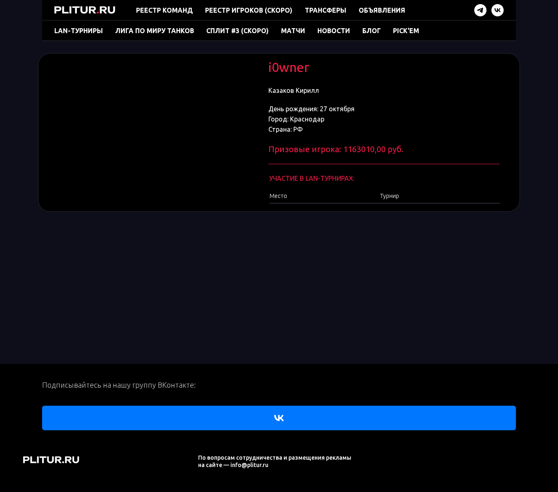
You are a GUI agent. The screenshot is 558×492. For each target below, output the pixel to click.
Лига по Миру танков (154, 30)
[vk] (497, 10)
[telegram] (480, 10)
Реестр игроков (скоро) (248, 10)
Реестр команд (164, 10)
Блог (371, 30)
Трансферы (325, 10)
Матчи (293, 30)
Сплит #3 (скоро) (237, 30)
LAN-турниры (78, 30)
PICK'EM (406, 30)
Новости (333, 30)
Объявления (382, 10)
